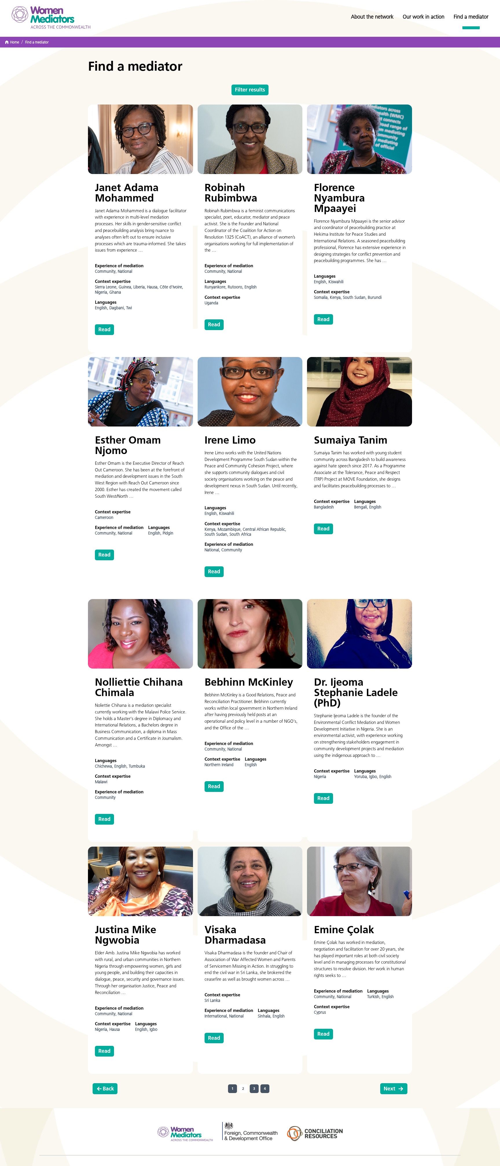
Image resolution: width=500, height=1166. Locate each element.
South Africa (240, 534)
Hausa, (153, 287)
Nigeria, (102, 292)
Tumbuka (137, 766)
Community (231, 550)
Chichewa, (104, 766)
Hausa (114, 1029)
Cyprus (320, 1012)
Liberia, (140, 287)
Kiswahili (335, 281)
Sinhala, (265, 1016)
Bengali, (361, 507)
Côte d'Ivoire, (171, 287)
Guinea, (126, 287)
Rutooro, (236, 287)
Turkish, (374, 996)
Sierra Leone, (107, 287)
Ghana (115, 292)
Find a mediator (471, 17)
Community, (106, 271)
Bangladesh (324, 507)
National (125, 271)
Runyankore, (216, 287)
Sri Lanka (212, 1000)
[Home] (51, 17)
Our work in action (423, 17)
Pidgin (168, 533)
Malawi (101, 781)
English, (102, 307)
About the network (372, 17)
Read (104, 329)
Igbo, (374, 776)
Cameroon (104, 517)
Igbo (153, 1029)
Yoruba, (361, 776)
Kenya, (336, 297)
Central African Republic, (264, 529)
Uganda (211, 303)
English (251, 287)
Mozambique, (230, 529)
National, (213, 550)
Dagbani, (117, 307)
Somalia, (322, 297)
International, (217, 1016)
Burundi (375, 297)
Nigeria (320, 776)
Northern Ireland (219, 764)
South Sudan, (355, 297)
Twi (129, 307)
